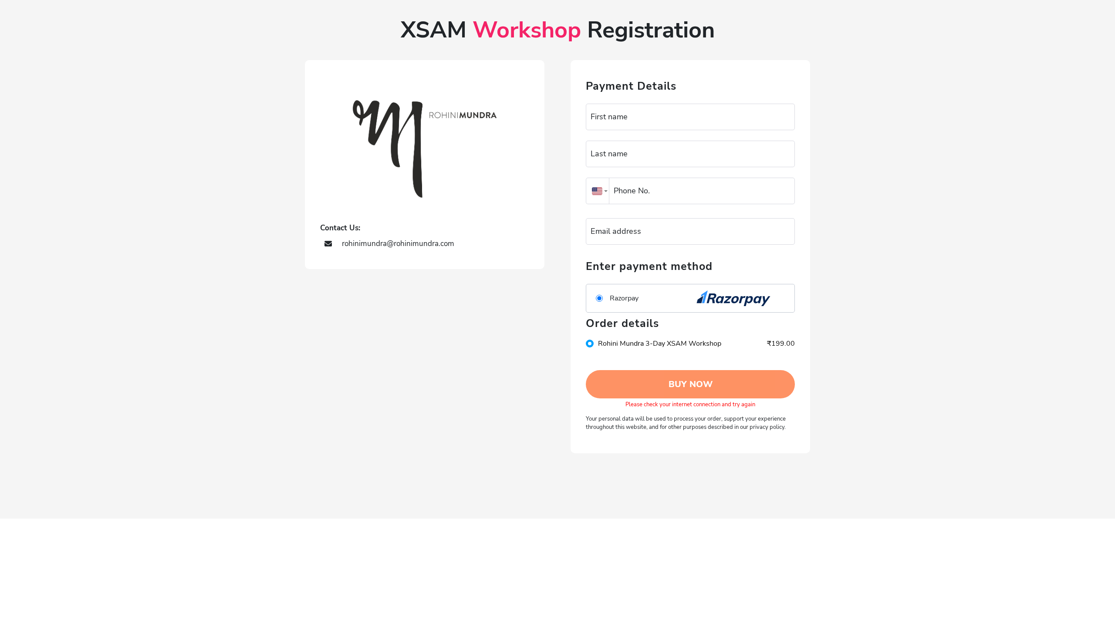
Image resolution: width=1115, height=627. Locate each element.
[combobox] (597, 191)
